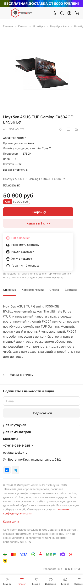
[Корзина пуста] (77, 13)
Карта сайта (11, 521)
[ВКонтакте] (7, 470)
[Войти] (69, 13)
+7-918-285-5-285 (16, 445)
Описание (9, 289)
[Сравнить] (69, 129)
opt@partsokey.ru (15, 452)
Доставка (71, 289)
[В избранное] (60, 129)
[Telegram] (15, 470)
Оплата (54, 289)
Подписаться (41, 413)
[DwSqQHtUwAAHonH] (41, 72)
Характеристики (33, 289)
